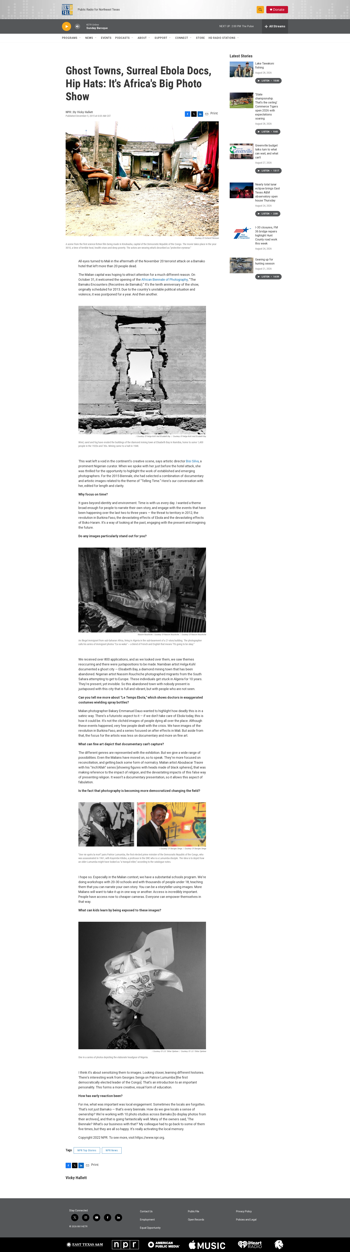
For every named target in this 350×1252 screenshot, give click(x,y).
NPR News (112, 1150)
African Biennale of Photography (164, 279)
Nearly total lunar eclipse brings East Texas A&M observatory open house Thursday (267, 192)
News (89, 37)
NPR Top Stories (86, 1150)
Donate (278, 9)
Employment (147, 1219)
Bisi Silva (192, 461)
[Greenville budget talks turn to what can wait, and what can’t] (241, 151)
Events (106, 37)
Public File (193, 1211)
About (142, 37)
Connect (181, 37)
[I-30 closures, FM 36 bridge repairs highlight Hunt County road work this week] (241, 233)
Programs (69, 37)
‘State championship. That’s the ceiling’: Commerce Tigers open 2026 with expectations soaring (266, 106)
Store (200, 37)
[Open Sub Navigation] (80, 37)
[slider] (83, 26)
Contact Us (146, 1211)
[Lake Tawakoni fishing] (241, 69)
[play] (66, 26)
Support (161, 37)
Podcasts (122, 37)
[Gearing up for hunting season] (241, 265)
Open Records (196, 1219)
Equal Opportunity (150, 1227)
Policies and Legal (246, 1219)
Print (214, 113)
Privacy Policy (244, 1211)
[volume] (77, 26)
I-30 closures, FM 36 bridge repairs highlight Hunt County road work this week (266, 235)
